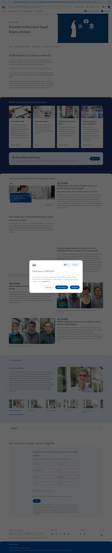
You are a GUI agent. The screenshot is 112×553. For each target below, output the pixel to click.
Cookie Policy (46, 281)
